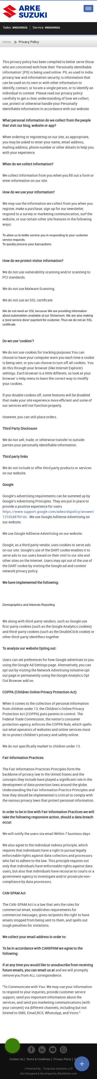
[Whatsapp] (63, 1049)
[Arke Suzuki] (24, 11)
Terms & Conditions (38, 1059)
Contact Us (16, 1059)
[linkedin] (42, 1049)
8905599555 (19, 27)
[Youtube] (52, 1049)
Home (6, 42)
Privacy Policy (62, 1059)
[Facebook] (31, 1049)
